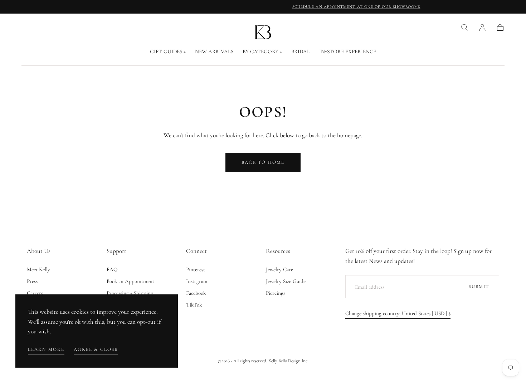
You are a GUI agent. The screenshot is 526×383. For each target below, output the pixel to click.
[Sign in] (482, 27)
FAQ (112, 269)
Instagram (197, 281)
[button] (464, 27)
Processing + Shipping (130, 293)
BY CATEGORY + (262, 52)
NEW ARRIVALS (214, 52)
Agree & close (96, 349)
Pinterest (195, 269)
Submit (479, 286)
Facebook (196, 293)
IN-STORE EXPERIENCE (347, 52)
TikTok (194, 305)
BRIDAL (300, 52)
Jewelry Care (279, 269)
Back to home (263, 162)
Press (32, 281)
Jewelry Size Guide (286, 281)
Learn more (46, 349)
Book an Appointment (130, 281)
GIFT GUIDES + (168, 52)
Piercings (275, 293)
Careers (35, 293)
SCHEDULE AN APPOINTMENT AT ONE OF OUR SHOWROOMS (263, 6)
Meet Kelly (38, 269)
